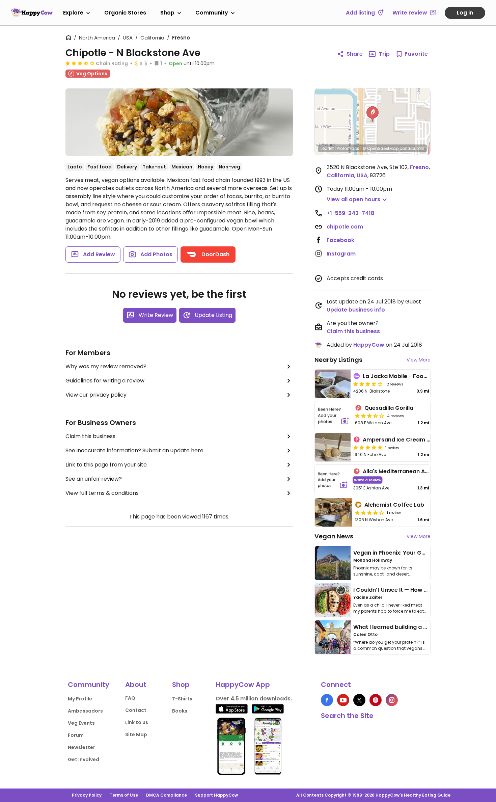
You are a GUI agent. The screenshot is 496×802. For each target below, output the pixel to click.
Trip (384, 54)
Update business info (356, 310)
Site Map (136, 734)
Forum (76, 735)
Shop (167, 13)
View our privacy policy (96, 395)
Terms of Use (124, 795)
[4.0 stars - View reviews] (369, 512)
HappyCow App (243, 684)
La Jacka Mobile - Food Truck (403, 376)
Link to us (136, 722)
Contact (135, 710)
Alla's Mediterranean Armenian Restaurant (421, 471)
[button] (372, 114)
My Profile (80, 698)
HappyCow (368, 345)
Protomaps (348, 148)
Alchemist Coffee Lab (394, 505)
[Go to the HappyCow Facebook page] (327, 700)
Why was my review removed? (105, 366)
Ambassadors (85, 710)
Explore (73, 13)
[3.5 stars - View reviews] (368, 384)
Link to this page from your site (106, 465)
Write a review (367, 479)
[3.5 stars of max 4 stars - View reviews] (80, 63)
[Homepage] (32, 12)
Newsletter (81, 747)
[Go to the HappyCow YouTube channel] (343, 700)
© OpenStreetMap (380, 148)
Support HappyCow (216, 795)
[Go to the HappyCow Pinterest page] (375, 700)
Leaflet (327, 148)
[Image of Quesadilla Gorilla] (333, 415)
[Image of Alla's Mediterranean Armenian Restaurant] (333, 480)
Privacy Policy (87, 795)
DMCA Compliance (166, 795)
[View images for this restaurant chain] (179, 122)
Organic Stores (125, 13)
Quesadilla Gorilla (388, 408)
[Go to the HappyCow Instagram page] (392, 700)
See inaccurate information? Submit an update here (134, 450)
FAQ (130, 698)
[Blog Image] (333, 563)
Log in (465, 13)
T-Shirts (182, 698)
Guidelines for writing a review (104, 380)
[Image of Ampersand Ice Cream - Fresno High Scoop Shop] (333, 447)
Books (179, 710)
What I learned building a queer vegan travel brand (423, 627)
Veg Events (81, 723)
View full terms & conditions (102, 493)
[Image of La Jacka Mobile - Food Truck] (333, 384)
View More (419, 359)
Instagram (341, 254)
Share (355, 54)
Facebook (340, 240)
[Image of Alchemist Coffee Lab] (333, 512)
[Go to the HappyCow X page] (359, 700)
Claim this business (90, 436)
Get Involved (83, 759)
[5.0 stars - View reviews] (368, 447)
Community (211, 13)
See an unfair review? (93, 479)
